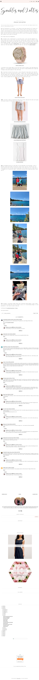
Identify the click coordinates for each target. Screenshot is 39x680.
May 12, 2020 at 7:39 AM (18, 430)
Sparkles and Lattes (9, 327)
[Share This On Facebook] (33, 313)
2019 (3, 630)
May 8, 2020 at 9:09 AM (17, 354)
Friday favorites (7, 313)
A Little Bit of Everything (10, 308)
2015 (3, 634)
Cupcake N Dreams (10, 322)
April (4, 627)
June (4, 614)
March (4, 628)
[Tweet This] (34, 313)
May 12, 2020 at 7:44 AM (18, 444)
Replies (5, 325)
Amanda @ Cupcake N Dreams (8, 319)
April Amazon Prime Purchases (7, 624)
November (4, 610)
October (4, 611)
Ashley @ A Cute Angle (7, 437)
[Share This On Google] (37, 313)
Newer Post (4, 494)
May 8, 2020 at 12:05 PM (11, 408)
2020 (3, 608)
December (4, 609)
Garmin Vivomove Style (20, 65)
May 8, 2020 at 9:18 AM (17, 401)
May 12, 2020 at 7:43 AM (18, 416)
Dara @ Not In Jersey (6, 346)
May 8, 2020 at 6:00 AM (15, 346)
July (4, 613)
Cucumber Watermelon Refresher (8, 622)
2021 (3, 607)
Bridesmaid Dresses (20, 545)
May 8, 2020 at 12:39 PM (11, 424)
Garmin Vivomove (33, 43)
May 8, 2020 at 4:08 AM (18, 319)
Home (20, 494)
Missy (4, 394)
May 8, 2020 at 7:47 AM (9, 394)
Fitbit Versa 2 (16, 43)
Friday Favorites (5, 619)
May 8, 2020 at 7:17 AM (11, 378)
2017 (3, 632)
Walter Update (5, 620)
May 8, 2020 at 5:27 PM (16, 452)
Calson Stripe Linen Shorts (20, 97)
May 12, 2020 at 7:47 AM (18, 473)
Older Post (35, 494)
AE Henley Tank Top (19, 162)
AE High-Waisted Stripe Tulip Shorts (20, 140)
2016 (3, 633)
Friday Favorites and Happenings (8, 616)
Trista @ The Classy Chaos (7, 452)
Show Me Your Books (6, 618)
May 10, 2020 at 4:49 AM (10, 467)
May (4, 615)
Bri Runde (5, 378)
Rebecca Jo (5, 424)
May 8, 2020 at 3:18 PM (15, 437)
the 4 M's (4, 408)
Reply (4, 323)
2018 (3, 631)
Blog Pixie (18, 678)
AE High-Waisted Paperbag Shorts (19, 121)
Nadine (4, 467)
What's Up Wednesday (6, 617)
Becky (17, 308)
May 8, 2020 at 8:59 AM (17, 327)
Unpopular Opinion (6, 625)
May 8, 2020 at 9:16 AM (17, 370)
